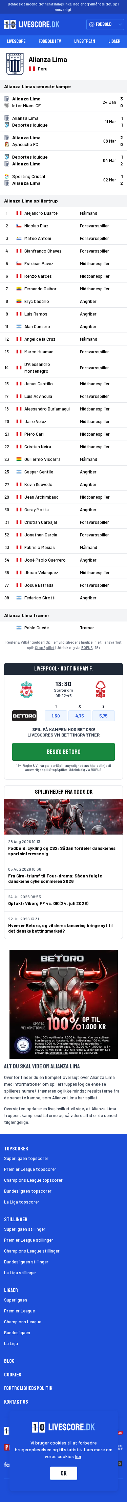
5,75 (103, 715)
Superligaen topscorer (26, 1158)
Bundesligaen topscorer (27, 1191)
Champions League (22, 1321)
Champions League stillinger (32, 1251)
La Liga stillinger (20, 1272)
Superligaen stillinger (24, 1229)
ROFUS (87, 647)
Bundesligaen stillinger (26, 1261)
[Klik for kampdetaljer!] (63, 102)
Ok (64, 1473)
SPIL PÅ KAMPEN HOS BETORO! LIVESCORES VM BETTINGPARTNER (63, 732)
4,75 (79, 715)
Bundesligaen (17, 1332)
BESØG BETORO (64, 752)
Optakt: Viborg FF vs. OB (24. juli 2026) (48, 903)
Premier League (19, 1310)
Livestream (84, 41)
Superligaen (15, 1300)
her (78, 1456)
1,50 (56, 715)
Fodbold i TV (50, 41)
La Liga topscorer (21, 1202)
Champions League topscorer (33, 1180)
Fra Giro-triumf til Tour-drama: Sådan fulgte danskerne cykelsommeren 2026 (55, 878)
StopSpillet (45, 647)
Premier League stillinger (28, 1240)
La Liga (11, 1343)
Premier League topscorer (30, 1169)
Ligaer (114, 41)
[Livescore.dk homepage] (30, 24)
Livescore (16, 41)
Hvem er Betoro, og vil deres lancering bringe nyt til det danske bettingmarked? (60, 928)
